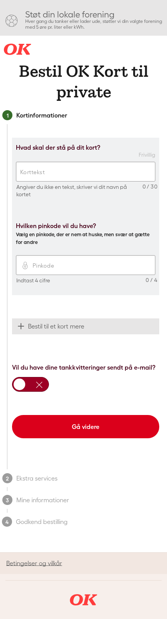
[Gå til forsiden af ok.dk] (83, 599)
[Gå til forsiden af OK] (17, 49)
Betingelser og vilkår (34, 563)
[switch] (30, 384)
